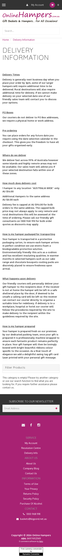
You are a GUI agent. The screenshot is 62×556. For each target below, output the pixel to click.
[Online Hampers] (31, 17)
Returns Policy (31, 493)
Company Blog (31, 468)
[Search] (56, 31)
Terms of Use (31, 483)
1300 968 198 (33, 514)
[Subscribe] (56, 408)
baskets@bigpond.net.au (33, 519)
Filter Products (15, 367)
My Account (37, 4)
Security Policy (31, 498)
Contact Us (31, 473)
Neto (41, 541)
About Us (31, 463)
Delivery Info (31, 453)
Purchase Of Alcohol (31, 503)
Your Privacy (31, 488)
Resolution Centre (31, 448)
